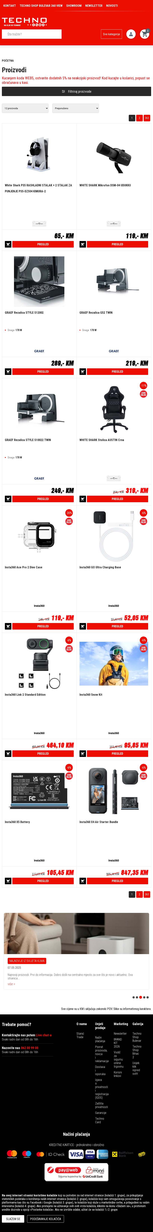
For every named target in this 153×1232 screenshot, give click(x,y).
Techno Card (99, 1120)
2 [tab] (137, 997)
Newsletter (120, 1033)
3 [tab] (140, 997)
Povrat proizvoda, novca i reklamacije (102, 1054)
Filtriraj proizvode (79, 91)
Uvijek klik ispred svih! (136, 1068)
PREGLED (43, 244)
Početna (8, 60)
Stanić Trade (80, 1035)
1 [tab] (133, 997)
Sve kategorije (111, 34)
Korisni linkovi (118, 1074)
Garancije (100, 1113)
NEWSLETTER (93, 5)
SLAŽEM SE (13, 1219)
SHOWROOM (74, 5)
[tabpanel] (76, 951)
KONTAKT (9, 5)
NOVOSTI (112, 5)
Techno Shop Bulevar (136, 1037)
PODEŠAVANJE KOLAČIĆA (45, 1219)
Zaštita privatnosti (101, 1105)
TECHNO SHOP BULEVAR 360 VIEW (41, 5)
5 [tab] (147, 997)
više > (11, 983)
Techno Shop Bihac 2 (136, 1052)
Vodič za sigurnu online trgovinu (119, 1059)
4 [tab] (144, 997)
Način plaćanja (100, 1039)
